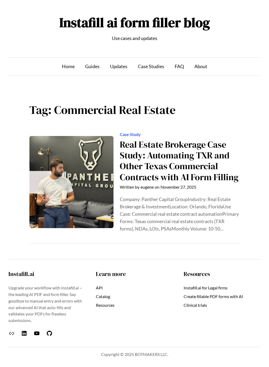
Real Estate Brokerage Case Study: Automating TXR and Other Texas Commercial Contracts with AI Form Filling (179, 161)
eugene (147, 187)
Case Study (130, 134)
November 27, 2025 (178, 187)
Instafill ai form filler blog (134, 22)
